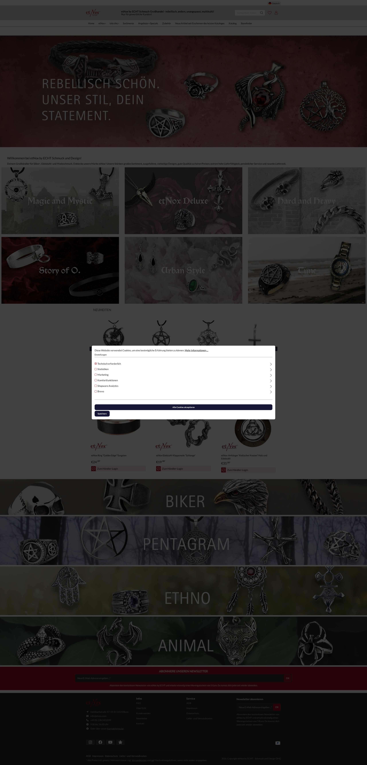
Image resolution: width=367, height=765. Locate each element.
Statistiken (103, 369)
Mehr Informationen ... (196, 350)
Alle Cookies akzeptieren (183, 407)
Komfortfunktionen (107, 380)
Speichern (102, 413)
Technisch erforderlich (109, 363)
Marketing (103, 374)
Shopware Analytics (107, 385)
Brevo (100, 391)
